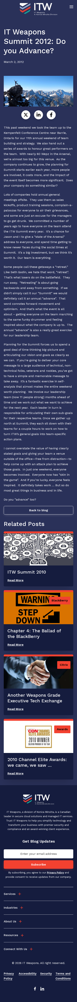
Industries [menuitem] (11, 907)
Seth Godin (18, 272)
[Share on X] (25, 114)
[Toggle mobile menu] (71, 6)
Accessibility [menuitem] (27, 973)
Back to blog (38, 510)
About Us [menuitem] (10, 921)
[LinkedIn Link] (42, 990)
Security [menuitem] (46, 973)
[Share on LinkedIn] (38, 114)
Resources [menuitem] (11, 935)
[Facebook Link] (35, 990)
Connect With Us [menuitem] (15, 949)
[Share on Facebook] (51, 114)
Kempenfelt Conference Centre (26, 133)
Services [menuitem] (10, 894)
